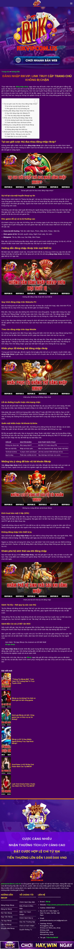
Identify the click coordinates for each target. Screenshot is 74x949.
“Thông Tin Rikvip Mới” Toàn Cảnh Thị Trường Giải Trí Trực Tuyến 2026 (23, 681)
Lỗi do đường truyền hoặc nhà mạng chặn (20, 120)
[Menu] (71, 3)
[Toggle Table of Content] (35, 101)
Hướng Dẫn (15, 72)
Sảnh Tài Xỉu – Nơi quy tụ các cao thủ (18, 134)
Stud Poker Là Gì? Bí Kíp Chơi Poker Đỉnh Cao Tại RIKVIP (23, 765)
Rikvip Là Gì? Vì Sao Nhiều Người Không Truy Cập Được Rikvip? (23, 741)
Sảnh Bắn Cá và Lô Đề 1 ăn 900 (17, 136)
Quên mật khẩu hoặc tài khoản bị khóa (19, 122)
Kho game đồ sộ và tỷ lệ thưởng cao (18, 108)
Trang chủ (5, 72)
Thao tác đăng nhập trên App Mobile (18, 115)
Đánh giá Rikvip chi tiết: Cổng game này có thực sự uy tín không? (23, 717)
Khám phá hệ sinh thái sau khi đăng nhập (18, 132)
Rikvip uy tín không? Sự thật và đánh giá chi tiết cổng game (23, 699)
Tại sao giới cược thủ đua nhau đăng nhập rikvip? (20, 104)
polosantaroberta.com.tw (11, 884)
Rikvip (48, 902)
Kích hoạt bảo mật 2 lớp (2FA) (16, 127)
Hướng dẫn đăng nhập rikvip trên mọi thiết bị (19, 111)
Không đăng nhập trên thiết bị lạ (17, 129)
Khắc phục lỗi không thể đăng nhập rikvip (18, 118)
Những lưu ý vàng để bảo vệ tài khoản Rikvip (19, 125)
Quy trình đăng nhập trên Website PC (18, 113)
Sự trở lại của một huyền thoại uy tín (18, 106)
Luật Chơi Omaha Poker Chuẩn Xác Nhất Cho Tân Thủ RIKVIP (23, 785)
